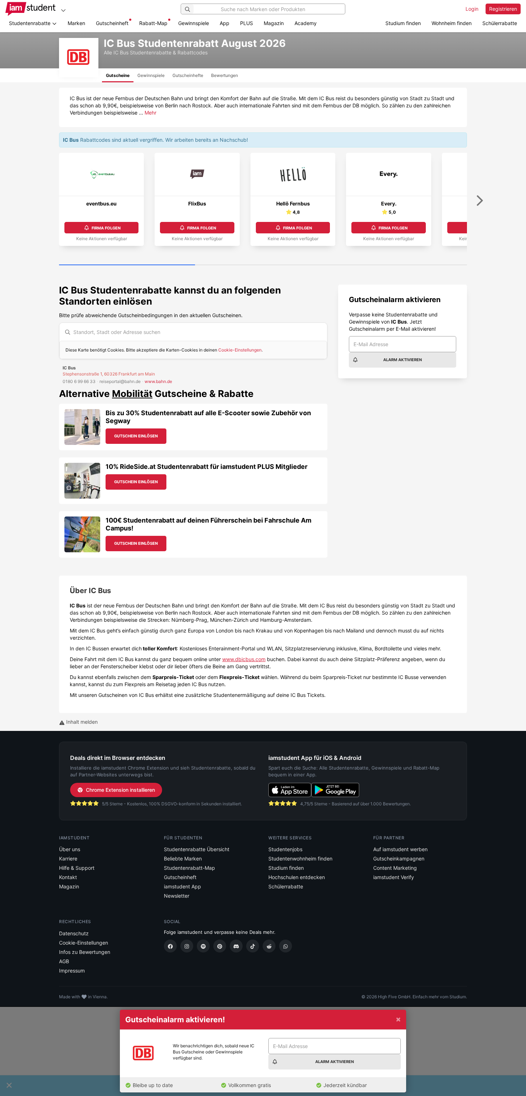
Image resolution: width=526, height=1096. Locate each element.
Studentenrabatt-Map (189, 868)
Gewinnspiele (193, 23)
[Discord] (236, 946)
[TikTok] (252, 946)
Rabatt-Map (153, 23)
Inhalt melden (81, 722)
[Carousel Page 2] (263, 265)
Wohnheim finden (452, 23)
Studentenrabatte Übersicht (196, 849)
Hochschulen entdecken (296, 877)
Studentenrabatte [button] (30, 23)
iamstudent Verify (393, 877)
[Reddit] (269, 946)
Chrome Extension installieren (120, 790)
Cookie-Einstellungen (240, 350)
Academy (305, 23)
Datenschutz (74, 933)
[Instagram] (186, 946)
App (224, 23)
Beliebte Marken (183, 858)
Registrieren (503, 9)
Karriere (68, 858)
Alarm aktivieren (402, 359)
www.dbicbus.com (244, 659)
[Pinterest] (219, 946)
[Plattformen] (63, 10)
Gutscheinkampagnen (398, 858)
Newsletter (176, 896)
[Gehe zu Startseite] (30, 9)
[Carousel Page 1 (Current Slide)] (127, 265)
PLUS (246, 23)
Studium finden (403, 23)
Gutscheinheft (112, 23)
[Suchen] (187, 9)
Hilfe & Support (76, 868)
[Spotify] (203, 946)
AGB (64, 961)
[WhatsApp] (285, 946)
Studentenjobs (285, 849)
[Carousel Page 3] (399, 265)
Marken (76, 23)
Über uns (69, 849)
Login (472, 9)
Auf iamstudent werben (400, 849)
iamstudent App (182, 886)
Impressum (72, 971)
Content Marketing (395, 868)
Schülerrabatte (499, 23)
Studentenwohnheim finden (300, 858)
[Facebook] (170, 946)
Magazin (274, 23)
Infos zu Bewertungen (84, 952)
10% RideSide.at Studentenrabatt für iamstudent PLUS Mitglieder (206, 466)
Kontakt (68, 877)
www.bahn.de (158, 381)
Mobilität (132, 393)
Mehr (150, 113)
